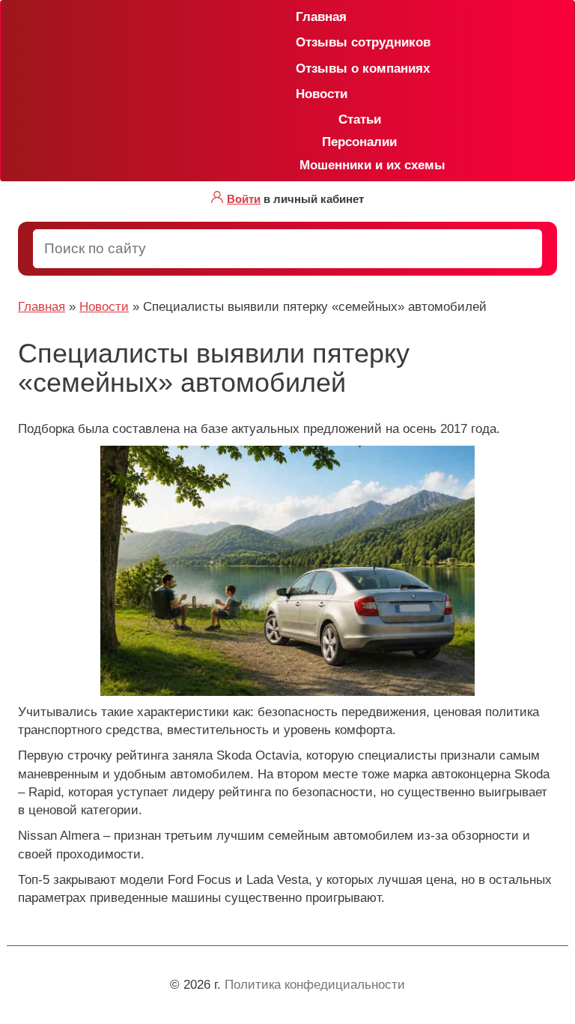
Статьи (359, 119)
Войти (244, 199)
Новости (301, 94)
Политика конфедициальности (315, 985)
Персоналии (359, 142)
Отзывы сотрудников (301, 42)
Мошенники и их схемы (366, 165)
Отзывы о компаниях (301, 68)
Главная (301, 17)
